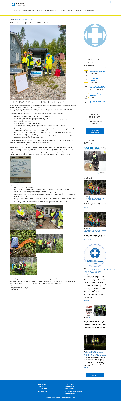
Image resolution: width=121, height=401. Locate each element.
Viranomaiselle (42, 391)
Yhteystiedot (62, 10)
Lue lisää (86, 207)
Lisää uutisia (95, 375)
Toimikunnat (78, 10)
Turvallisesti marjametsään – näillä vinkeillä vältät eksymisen (95, 230)
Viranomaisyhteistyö (88, 269)
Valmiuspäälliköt (43, 388)
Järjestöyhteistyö (111, 269)
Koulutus (40, 10)
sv (106, 1)
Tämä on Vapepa (16, 10)
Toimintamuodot (70, 388)
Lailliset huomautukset (61, 397)
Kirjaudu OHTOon (115, 1)
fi (104, 1)
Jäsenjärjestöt (42, 384)
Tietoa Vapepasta (89, 10)
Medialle (40, 390)
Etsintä (16, 19)
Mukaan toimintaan (29, 10)
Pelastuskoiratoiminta (23, 19)
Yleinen (91, 196)
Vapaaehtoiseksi (69, 384)
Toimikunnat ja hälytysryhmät (74, 391)
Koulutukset (101, 269)
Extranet (67, 390)
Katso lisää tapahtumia (95, 131)
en (109, 1)
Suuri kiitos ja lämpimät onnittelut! (95, 319)
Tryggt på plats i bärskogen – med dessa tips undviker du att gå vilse (94, 198)
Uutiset (70, 10)
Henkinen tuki (32, 19)
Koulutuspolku (69, 386)
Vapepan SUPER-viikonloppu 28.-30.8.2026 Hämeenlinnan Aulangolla (92, 272)
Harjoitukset (38, 19)
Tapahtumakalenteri (50, 10)
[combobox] (95, 68)
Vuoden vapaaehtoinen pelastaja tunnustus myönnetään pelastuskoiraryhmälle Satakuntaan (95, 354)
